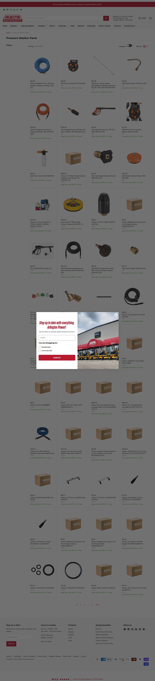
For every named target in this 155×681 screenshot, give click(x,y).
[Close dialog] (116, 315)
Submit (57, 357)
